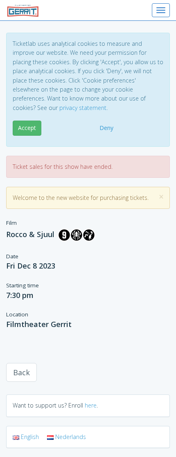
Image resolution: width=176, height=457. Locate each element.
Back (21, 372)
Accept (27, 128)
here (91, 405)
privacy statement (82, 108)
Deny (106, 128)
